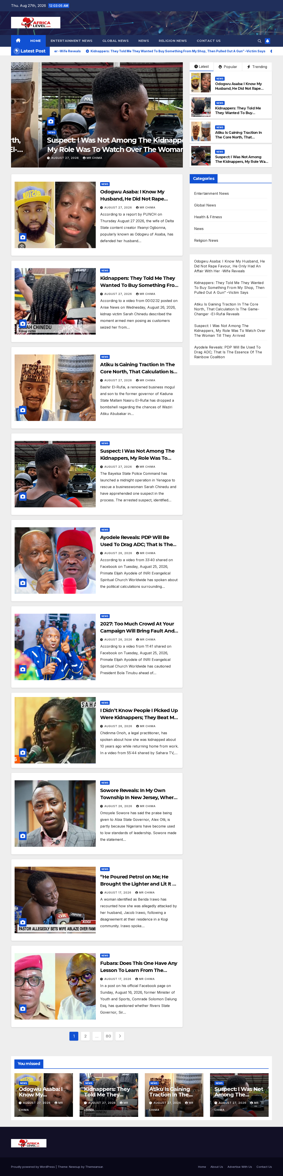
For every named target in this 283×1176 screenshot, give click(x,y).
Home (35, 41)
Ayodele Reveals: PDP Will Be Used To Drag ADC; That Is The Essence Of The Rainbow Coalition (228, 352)
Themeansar (94, 1166)
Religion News (173, 41)
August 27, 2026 (38, 158)
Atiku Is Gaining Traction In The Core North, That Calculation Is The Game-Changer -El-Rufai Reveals (238, 139)
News (143, 41)
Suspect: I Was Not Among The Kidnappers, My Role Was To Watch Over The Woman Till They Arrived (94, 149)
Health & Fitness (208, 217)
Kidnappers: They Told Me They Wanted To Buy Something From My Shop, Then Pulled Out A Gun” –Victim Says (229, 287)
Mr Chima (67, 158)
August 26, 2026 (118, 553)
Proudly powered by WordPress (33, 1166)
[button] (259, 41)
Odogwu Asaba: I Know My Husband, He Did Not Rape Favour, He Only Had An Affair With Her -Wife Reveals (241, 91)
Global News (115, 41)
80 (108, 1036)
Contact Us (209, 41)
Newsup (74, 1166)
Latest (204, 66)
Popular (230, 66)
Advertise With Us (240, 1166)
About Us (216, 1166)
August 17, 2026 (118, 892)
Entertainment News (72, 41)
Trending (259, 66)
